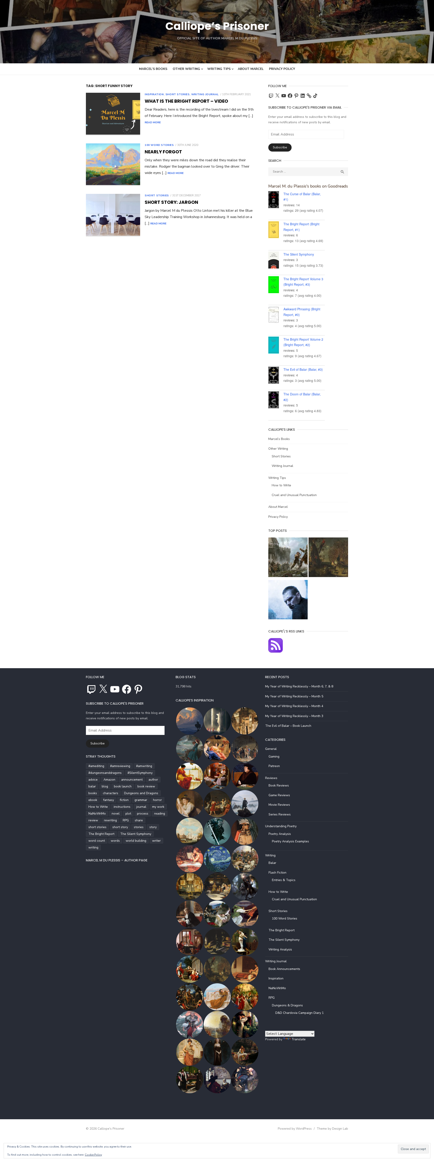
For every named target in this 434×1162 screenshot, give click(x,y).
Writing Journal (205, 94)
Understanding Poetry (281, 826)
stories (139, 827)
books (92, 793)
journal (141, 807)
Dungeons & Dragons (287, 1005)
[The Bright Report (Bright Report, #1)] (275, 230)
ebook (92, 800)
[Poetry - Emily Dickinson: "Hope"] (328, 558)
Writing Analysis (280, 949)
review (93, 820)
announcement (132, 779)
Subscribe (280, 147)
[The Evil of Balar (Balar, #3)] (275, 376)
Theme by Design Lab (332, 1128)
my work (158, 807)
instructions (122, 807)
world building (136, 841)
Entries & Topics (283, 880)
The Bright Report (101, 834)
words (115, 841)
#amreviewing (120, 766)
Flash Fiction (277, 872)
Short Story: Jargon (171, 202)
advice (93, 779)
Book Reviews (279, 785)
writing (93, 847)
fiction (124, 800)
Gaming (274, 756)
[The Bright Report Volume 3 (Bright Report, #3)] (275, 285)
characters (110, 793)
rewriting (110, 820)
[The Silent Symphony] (275, 261)
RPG (126, 820)
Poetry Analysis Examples (290, 841)
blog (105, 786)
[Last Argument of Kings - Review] (288, 558)
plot (128, 813)
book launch (123, 786)
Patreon (274, 766)
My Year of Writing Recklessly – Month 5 (294, 696)
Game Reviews (279, 795)
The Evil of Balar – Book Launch (288, 726)
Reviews (271, 778)
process (142, 813)
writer (156, 841)
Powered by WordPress (295, 1128)
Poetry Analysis (280, 834)
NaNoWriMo (97, 813)
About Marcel (251, 69)
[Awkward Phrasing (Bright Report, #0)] (275, 315)
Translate (299, 1039)
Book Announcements (284, 969)
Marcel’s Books (153, 69)
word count (96, 841)
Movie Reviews (279, 805)
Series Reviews (280, 814)
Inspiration (154, 94)
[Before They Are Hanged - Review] (288, 600)
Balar (272, 863)
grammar (140, 800)
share (139, 820)
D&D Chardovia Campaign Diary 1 (299, 1013)
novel (116, 813)
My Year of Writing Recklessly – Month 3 (294, 716)
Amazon (109, 779)
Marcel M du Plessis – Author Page (116, 860)
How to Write (281, 485)
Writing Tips (219, 69)
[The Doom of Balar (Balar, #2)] (275, 400)
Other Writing (186, 69)
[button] (189, 721)
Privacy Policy (282, 69)
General (271, 749)
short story (120, 827)
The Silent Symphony (298, 254)
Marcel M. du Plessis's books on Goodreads (308, 186)
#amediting (96, 766)
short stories (97, 827)
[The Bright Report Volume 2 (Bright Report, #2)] (275, 346)
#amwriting (144, 766)
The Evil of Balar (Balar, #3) (303, 369)
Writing (270, 855)
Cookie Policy (93, 1155)
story (153, 827)
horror (157, 800)
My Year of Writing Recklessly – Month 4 (294, 706)
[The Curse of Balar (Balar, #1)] (275, 200)
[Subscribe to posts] (275, 651)
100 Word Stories (159, 145)
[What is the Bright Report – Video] (113, 114)
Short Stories (177, 94)
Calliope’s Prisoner (217, 26)
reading (159, 813)
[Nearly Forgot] (113, 164)
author (153, 779)
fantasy (108, 800)
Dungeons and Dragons (141, 793)
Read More (153, 122)
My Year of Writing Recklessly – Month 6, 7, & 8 (299, 686)
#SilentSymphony (140, 773)
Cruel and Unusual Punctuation (294, 495)
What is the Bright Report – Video (186, 101)
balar (92, 786)
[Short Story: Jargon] (113, 215)
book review (146, 786)
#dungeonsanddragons (105, 773)
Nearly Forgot (163, 152)
